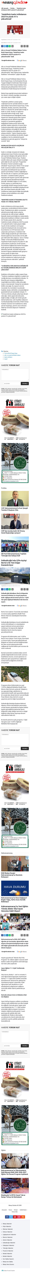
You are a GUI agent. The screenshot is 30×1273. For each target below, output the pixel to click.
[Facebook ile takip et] (7, 1217)
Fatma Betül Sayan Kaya (10, 353)
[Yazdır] (12, 46)
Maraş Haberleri (7, 1223)
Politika (12, 8)
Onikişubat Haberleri (8, 1245)
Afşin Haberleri (7, 1226)
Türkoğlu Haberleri (8, 1248)
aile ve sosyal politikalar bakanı (12, 355)
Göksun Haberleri (7, 1232)
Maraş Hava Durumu (8, 1264)
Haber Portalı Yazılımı (9, 1270)
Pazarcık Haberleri (8, 1251)
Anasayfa (5, 8)
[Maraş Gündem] (15, 2)
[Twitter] (5, 46)
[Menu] (2, 2)
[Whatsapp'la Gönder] (10, 46)
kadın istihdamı (8, 357)
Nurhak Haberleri (7, 1253)
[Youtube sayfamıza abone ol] (15, 1217)
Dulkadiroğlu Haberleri (9, 1242)
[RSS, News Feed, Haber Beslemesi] (23, 1217)
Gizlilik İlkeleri (23, 1210)
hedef (6, 359)
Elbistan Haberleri (8, 1229)
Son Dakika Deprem (8, 1259)
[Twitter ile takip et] (11, 1217)
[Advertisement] (15, 335)
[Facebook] (2, 46)
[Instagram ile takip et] (19, 1217)
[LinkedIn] (7, 46)
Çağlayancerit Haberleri (9, 1234)
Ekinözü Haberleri (7, 1237)
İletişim (16, 1210)
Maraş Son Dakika (8, 1261)
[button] (22, 46)
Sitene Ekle (15, 1212)
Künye (10, 1210)
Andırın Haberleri (7, 1240)
